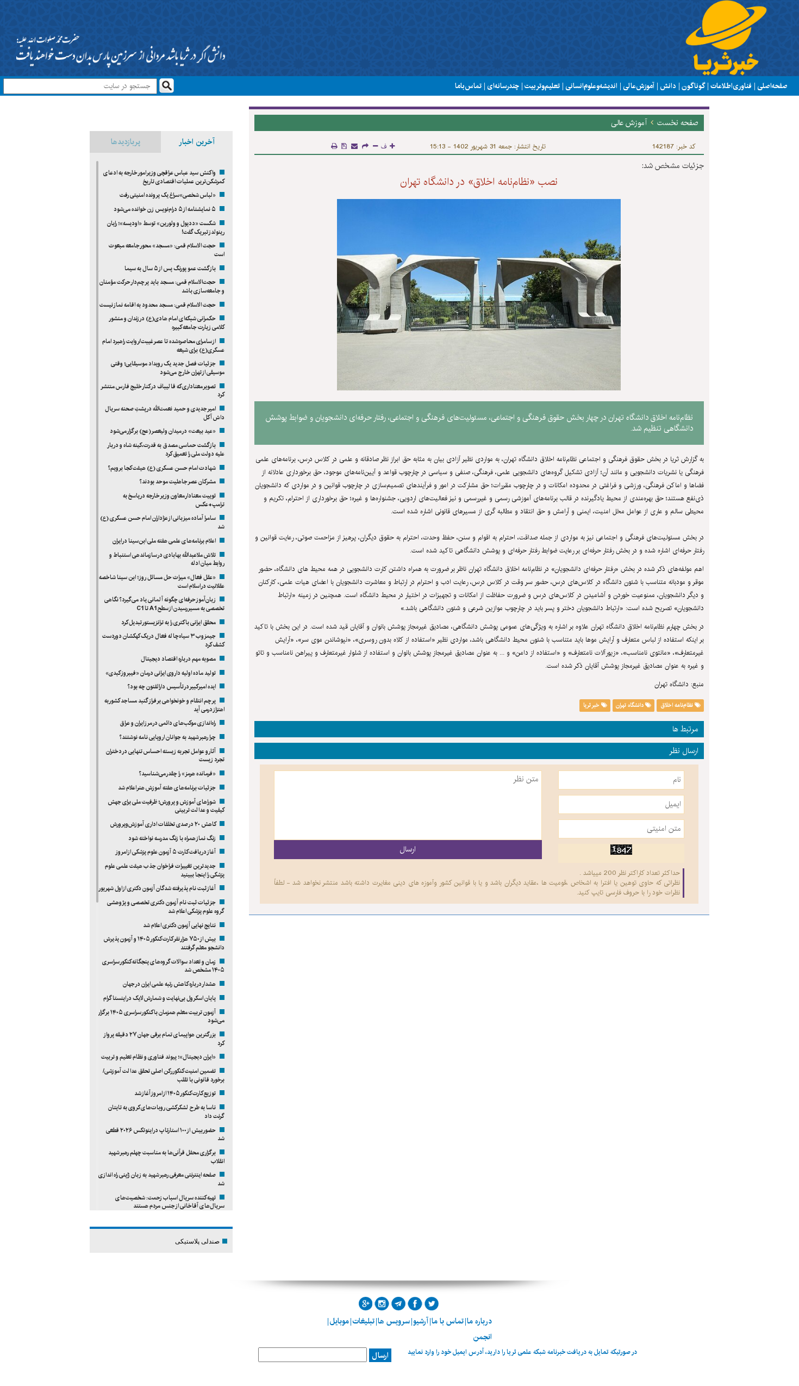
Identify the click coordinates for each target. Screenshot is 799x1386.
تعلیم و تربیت (542, 86)
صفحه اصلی (772, 86)
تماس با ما (468, 86)
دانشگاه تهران (630, 705)
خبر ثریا (592, 705)
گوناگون (693, 86)
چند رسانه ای (503, 86)
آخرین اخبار (197, 141)
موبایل (339, 1321)
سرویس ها (394, 1321)
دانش (668, 86)
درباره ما (479, 1321)
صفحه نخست (677, 122)
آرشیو (420, 1321)
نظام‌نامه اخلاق (677, 705)
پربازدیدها (125, 141)
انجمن (482, 1337)
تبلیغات (363, 1321)
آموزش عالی (638, 86)
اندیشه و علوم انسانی (591, 86)
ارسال (380, 1355)
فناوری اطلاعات (731, 86)
